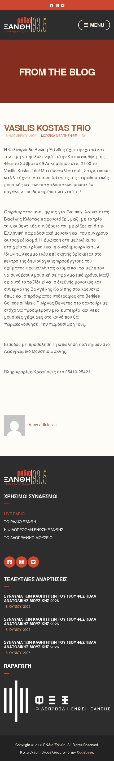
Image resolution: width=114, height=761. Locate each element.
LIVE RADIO (14, 513)
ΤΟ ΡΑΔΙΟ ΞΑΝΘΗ (20, 521)
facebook (51, 5)
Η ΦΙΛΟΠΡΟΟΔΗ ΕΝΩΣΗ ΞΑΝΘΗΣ (33, 529)
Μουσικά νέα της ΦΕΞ (59, 135)
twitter (62, 5)
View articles (41, 424)
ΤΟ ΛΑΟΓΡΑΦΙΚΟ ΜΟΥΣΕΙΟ (28, 537)
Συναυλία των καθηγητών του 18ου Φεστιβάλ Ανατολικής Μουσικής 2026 (50, 598)
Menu (96, 25)
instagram (57, 5)
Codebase (85, 752)
